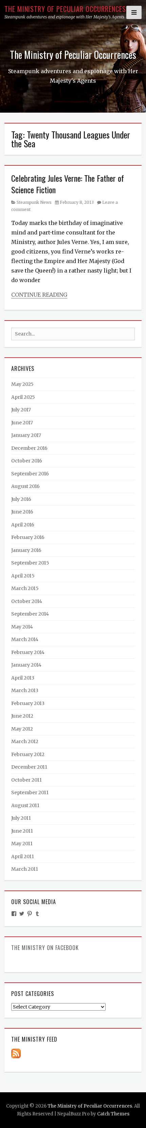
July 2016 (21, 499)
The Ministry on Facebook (45, 948)
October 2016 (26, 461)
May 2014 (22, 627)
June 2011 (22, 831)
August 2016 (25, 486)
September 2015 (30, 563)
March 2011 (24, 869)
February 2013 (27, 703)
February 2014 (27, 652)
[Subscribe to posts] (16, 1053)
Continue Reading (39, 294)
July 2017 (21, 410)
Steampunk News (34, 202)
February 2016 (27, 537)
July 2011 (21, 818)
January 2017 (26, 435)
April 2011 (22, 856)
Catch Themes (113, 1114)
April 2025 (23, 397)
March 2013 (24, 690)
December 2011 (29, 767)
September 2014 (30, 614)
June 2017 (22, 423)
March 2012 (24, 741)
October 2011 (26, 780)
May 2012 (22, 729)
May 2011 (22, 843)
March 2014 (24, 639)
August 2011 (25, 805)
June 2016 (22, 512)
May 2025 (22, 384)
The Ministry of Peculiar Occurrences (65, 9)
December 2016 (29, 448)
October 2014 (26, 601)
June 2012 (22, 716)
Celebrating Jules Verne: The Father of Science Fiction (67, 184)
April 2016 (22, 525)
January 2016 (26, 550)
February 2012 (27, 754)
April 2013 (22, 678)
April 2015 (23, 576)
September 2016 (30, 474)
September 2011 (30, 792)
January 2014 (26, 665)
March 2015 (25, 588)
